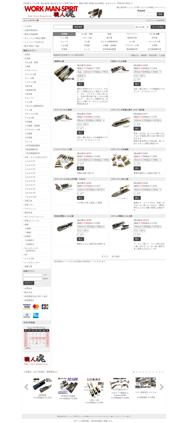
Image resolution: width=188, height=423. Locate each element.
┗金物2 (28, 232)
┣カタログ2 (30, 165)
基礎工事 (28, 266)
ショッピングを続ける (34, 42)
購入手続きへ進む (32, 46)
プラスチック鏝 (132, 45)
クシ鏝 (132, 41)
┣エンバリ (29, 98)
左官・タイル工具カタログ (36, 157)
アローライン (132, 34)
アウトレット (30, 209)
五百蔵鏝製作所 (154, 49)
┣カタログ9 (30, 193)
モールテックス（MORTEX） (31, 249)
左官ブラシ (29, 205)
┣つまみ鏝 (29, 118)
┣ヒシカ (28, 141)
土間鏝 (154, 45)
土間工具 (28, 201)
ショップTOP (134, 7)
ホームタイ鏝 (154, 41)
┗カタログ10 (30, 197)
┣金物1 (28, 228)
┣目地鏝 (28, 122)
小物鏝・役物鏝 (109, 45)
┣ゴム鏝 (28, 102)
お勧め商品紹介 (31, 30)
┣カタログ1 (30, 161)
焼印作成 (28, 213)
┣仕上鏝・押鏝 (31, 62)
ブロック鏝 (87, 38)
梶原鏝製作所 (132, 49)
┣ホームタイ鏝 (31, 114)
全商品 (27, 54)
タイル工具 (29, 258)
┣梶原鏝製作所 (31, 149)
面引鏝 (109, 38)
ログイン (151, 20)
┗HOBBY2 (29, 244)
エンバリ (64, 41)
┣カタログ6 (30, 181)
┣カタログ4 (30, 173)
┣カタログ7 (30, 185)
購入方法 (28, 292)
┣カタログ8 (30, 189)
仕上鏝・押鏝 (87, 34)
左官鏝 (27, 58)
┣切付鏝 (28, 94)
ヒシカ (87, 49)
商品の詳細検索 (31, 34)
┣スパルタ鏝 (30, 74)
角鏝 (109, 34)
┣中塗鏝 (28, 137)
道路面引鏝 (132, 38)
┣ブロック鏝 (30, 82)
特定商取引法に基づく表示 (36, 296)
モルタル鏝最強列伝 (109, 41)
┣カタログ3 (30, 169)
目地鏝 (87, 45)
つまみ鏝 (64, 45)
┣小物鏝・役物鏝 (32, 126)
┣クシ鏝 (28, 110)
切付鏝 (154, 38)
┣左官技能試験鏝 (32, 145)
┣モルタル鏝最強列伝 (34, 106)
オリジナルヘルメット (34, 217)
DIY (26, 255)
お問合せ (28, 288)
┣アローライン (31, 70)
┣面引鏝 (28, 86)
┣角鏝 (27, 66)
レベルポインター (32, 262)
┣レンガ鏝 (29, 78)
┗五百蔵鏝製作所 (32, 153)
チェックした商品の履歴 (35, 38)
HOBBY (28, 236)
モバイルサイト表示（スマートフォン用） (114, 416)
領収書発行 (29, 300)
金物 (26, 224)
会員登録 (160, 20)
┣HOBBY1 (29, 240)
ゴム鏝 (87, 41)
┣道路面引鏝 (30, 90)
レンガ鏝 (64, 38)
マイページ (159, 7)
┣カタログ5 (30, 177)
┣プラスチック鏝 (32, 130)
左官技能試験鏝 (109, 49)
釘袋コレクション (32, 221)
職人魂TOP (121, 7)
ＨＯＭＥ (28, 26)
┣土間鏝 (28, 133)
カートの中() (147, 7)
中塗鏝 (64, 49)
